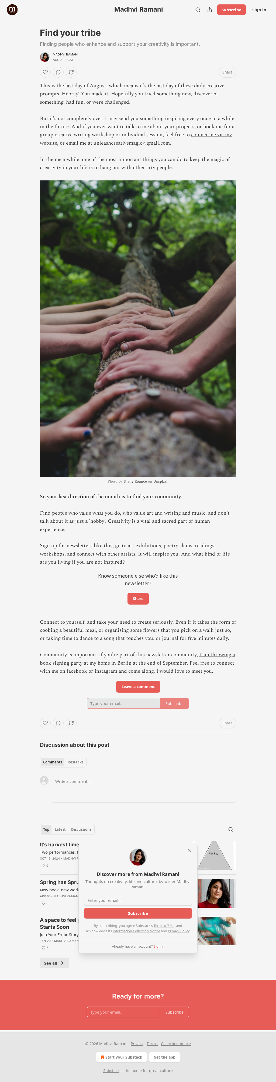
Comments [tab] (52, 762)
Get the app (164, 1057)
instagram (106, 671)
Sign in (259, 9)
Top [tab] (46, 829)
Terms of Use (164, 925)
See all (50, 963)
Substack (111, 1070)
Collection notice (176, 1043)
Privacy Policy (178, 931)
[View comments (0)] (58, 72)
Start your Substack (123, 1057)
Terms (152, 1043)
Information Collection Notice (136, 931)
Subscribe (232, 9)
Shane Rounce (135, 481)
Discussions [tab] (81, 829)
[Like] (45, 72)
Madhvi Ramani (65, 54)
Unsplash (160, 481)
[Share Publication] (209, 9)
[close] (189, 850)
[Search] (197, 9)
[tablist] (63, 762)
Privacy (137, 1043)
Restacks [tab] (75, 762)
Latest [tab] (60, 829)
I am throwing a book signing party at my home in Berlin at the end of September (137, 659)
